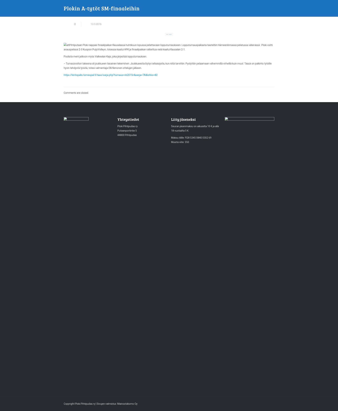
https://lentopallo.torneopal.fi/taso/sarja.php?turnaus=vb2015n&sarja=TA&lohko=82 (111, 75)
